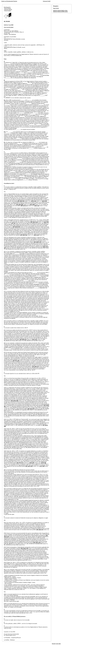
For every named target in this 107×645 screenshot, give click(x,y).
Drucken (15, 1)
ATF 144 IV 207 (29, 466)
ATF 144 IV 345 (16, 226)
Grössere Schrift (46, 1)
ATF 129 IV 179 (37, 242)
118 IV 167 (34, 339)
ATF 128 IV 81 (23, 339)
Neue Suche (56, 8)
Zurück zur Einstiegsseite (7, 1)
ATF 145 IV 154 (34, 222)
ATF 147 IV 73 (24, 205)
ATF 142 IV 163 (36, 542)
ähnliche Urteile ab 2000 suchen (60, 11)
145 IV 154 (33, 201)
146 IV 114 (36, 205)
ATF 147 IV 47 (20, 462)
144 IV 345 (46, 222)
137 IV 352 (43, 462)
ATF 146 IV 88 (21, 201)
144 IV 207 (31, 462)
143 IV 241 (44, 201)
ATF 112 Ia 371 (31, 408)
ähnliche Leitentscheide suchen (60, 10)
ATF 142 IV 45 (40, 529)
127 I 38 (13, 223)
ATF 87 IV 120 (16, 360)
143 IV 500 (32, 204)
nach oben (58, 643)
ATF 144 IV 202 (14, 400)
